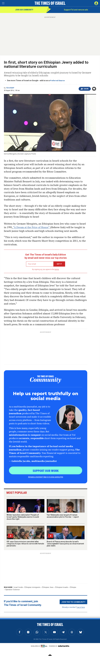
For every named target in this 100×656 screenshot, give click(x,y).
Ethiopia (73, 587)
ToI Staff (10, 88)
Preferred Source (57, 81)
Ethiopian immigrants (32, 587)
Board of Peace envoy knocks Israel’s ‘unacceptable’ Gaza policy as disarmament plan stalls (65, 544)
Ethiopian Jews (48, 587)
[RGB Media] (44, 646)
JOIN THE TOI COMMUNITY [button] (73, 602)
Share (86, 89)
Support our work (46, 470)
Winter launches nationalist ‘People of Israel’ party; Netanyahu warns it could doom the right (23, 517)
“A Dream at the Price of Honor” (31, 227)
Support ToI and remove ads (76, 10)
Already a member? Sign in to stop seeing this (45, 477)
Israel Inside (18, 587)
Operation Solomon (12, 590)
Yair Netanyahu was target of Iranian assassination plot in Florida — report (63, 516)
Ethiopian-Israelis (61, 587)
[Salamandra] (63, 646)
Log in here (81, 607)
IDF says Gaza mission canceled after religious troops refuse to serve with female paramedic (25, 544)
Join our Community (24, 10)
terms (57, 269)
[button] (96, 3)
